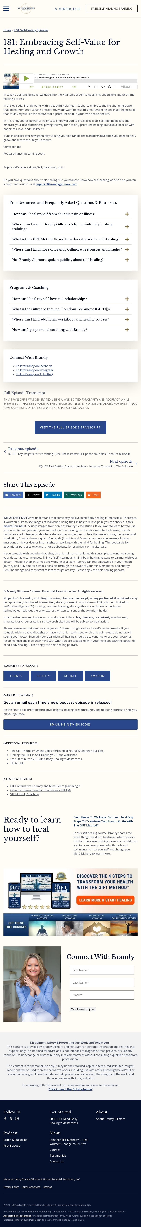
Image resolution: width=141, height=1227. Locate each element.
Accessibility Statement (17, 1215)
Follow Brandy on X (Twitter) (34, 374)
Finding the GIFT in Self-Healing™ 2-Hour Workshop (43, 755)
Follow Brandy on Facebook (34, 366)
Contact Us (57, 1161)
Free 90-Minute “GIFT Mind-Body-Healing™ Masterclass (46, 759)
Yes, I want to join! (82, 1009)
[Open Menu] (6, 8)
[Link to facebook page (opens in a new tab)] (5, 1118)
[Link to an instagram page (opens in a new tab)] (17, 1118)
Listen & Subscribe (15, 1140)
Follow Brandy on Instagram (34, 370)
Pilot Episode (11, 1145)
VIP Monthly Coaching (24, 794)
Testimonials (58, 1155)
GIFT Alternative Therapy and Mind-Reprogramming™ (45, 786)
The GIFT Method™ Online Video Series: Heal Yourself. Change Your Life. (56, 751)
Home (7, 30)
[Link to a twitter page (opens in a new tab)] (11, 1118)
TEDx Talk (17, 763)
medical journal (13, 526)
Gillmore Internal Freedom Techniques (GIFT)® (40, 790)
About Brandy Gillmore (110, 1119)
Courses (55, 1150)
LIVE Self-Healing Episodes (31, 30)
